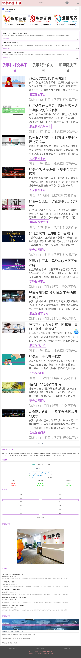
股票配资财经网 (44, 653)
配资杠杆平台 (37, 158)
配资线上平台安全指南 (45, 356)
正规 (21, 502)
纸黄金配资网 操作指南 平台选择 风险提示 (52, 294)
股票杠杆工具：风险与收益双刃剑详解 (53, 262)
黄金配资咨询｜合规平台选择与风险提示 (53, 413)
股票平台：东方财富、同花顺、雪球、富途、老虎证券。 (53, 326)
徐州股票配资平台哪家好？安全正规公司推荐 (53, 139)
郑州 (21, 509)
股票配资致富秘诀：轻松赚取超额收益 (13, 52)
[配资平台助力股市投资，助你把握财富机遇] (40, 624)
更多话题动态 (40, 517)
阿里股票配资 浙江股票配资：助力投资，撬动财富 (14, 597)
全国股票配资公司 (7, 38)
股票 (21, 498)
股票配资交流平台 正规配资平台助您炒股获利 (13, 605)
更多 (76, 9)
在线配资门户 (37, 373)
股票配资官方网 (6, 57)
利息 (21, 513)
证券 (60, 513)
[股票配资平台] (11, 2)
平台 (60, 502)
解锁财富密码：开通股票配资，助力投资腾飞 (15, 33)
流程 (60, 505)
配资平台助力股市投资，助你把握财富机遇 (12, 631)
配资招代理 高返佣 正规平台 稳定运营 (53, 171)
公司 (21, 505)
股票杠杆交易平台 (7, 48)
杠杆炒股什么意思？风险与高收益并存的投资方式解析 (53, 107)
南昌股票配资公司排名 (45, 384)
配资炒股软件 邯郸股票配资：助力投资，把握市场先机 (16, 639)
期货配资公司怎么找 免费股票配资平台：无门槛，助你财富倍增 (18, 634)
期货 (60, 509)
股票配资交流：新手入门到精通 (10, 643)
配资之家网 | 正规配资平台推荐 (51, 233)
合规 (60, 498)
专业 (21, 494)
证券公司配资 (37, 249)
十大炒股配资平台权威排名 (10, 43)
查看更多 (40, 443)
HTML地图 (49, 652)
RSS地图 (44, 652)
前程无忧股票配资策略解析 (48, 78)
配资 (60, 494)
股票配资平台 (37, 94)
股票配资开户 (37, 345)
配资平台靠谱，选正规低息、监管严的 (53, 203)
